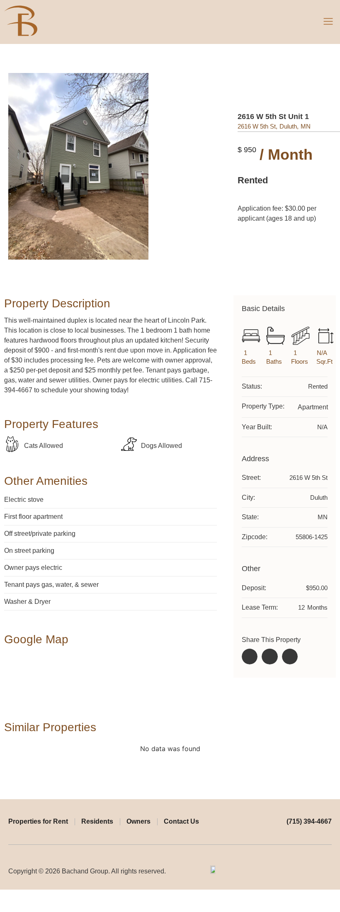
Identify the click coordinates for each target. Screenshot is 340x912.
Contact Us (181, 821)
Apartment (313, 407)
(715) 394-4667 (309, 821)
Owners (138, 821)
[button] (328, 22)
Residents (97, 821)
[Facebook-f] (315, 871)
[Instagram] (328, 871)
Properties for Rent (38, 821)
